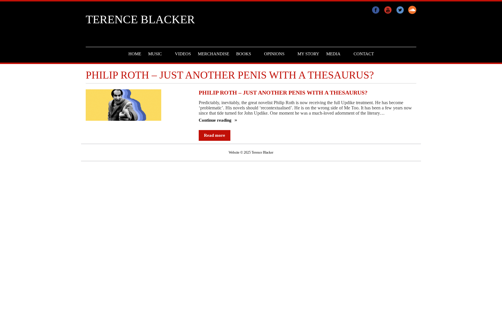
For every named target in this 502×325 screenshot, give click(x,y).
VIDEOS (183, 53)
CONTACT (364, 53)
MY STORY (308, 53)
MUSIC (155, 53)
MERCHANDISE (213, 53)
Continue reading (216, 120)
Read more (214, 135)
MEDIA (333, 53)
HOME (134, 53)
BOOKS (243, 53)
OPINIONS (274, 53)
